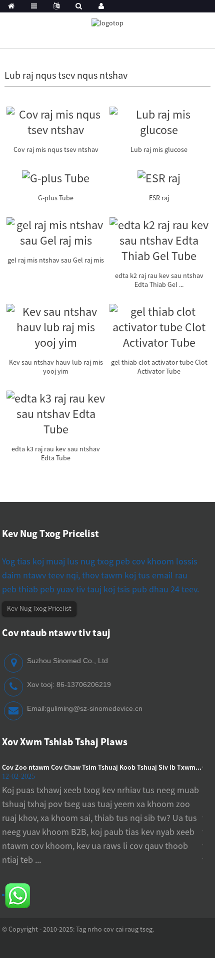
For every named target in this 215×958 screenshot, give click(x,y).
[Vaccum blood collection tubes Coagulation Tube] (56, 121)
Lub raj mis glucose (159, 149)
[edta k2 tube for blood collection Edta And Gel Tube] (159, 239)
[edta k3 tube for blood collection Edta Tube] (56, 412)
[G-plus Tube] (56, 176)
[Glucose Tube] (159, 121)
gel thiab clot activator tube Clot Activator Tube (159, 367)
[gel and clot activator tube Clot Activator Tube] (159, 325)
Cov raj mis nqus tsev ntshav (56, 149)
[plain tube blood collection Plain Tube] (56, 325)
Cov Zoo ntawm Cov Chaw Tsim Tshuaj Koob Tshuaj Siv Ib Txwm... (102, 767)
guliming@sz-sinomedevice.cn (94, 708)
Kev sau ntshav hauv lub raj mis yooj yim (56, 367)
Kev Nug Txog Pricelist (39, 608)
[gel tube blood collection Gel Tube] (56, 231)
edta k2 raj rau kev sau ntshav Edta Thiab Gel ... (159, 280)
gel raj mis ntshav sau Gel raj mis (56, 260)
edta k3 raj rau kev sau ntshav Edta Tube (56, 453)
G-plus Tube (56, 197)
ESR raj (159, 197)
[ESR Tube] (159, 176)
